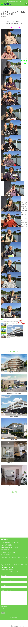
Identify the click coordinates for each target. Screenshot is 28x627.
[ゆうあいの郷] (14, 438)
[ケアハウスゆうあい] (14, 371)
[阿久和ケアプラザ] (14, 392)
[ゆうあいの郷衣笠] (14, 415)
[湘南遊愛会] (6, 3)
